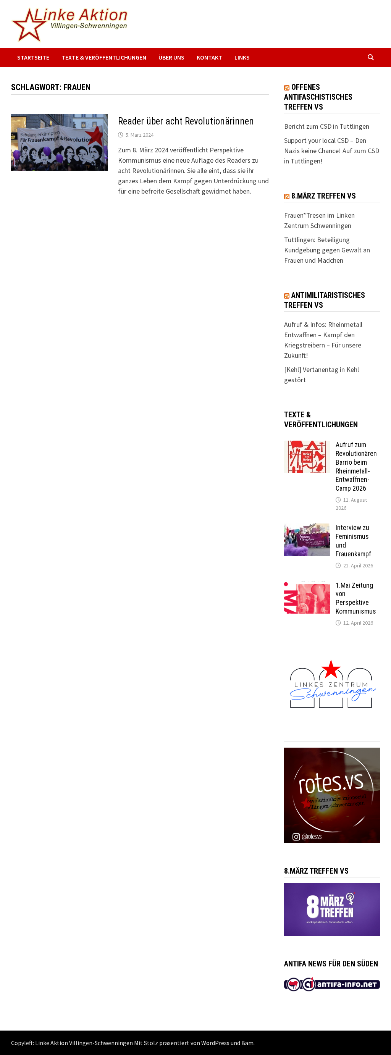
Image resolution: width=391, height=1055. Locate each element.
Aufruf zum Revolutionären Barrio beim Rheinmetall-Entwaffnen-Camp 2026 (356, 466)
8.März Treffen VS (323, 195)
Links (242, 57)
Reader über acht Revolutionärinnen (186, 121)
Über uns (171, 57)
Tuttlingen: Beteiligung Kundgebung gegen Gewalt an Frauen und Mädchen (327, 250)
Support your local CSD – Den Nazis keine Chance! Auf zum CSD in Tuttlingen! (331, 150)
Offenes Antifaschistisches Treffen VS (318, 96)
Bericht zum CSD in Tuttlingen (326, 126)
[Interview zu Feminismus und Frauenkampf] (307, 528)
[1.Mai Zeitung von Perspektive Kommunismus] (307, 586)
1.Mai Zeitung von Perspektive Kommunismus (356, 598)
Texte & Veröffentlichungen (103, 57)
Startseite (33, 57)
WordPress (215, 1043)
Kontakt (209, 57)
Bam (247, 1043)
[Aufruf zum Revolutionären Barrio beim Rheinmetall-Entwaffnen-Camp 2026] (307, 445)
